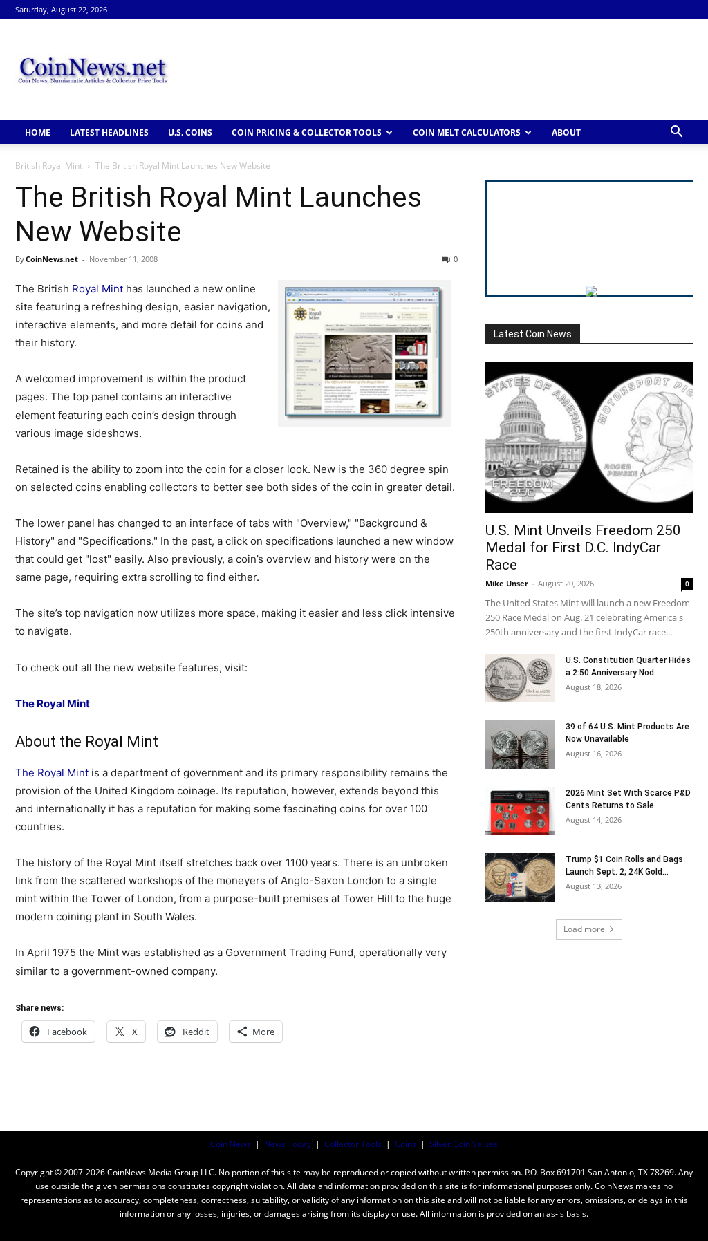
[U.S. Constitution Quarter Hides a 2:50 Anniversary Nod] (520, 678)
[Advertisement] (441, 70)
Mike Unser (506, 583)
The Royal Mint (51, 772)
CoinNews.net (52, 259)
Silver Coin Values (463, 1144)
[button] (676, 133)
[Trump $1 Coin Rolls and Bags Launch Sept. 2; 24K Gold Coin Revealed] (520, 877)
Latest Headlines (109, 132)
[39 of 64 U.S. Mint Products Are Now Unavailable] (520, 744)
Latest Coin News (533, 333)
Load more (584, 929)
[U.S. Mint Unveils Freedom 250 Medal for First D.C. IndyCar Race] (589, 437)
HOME (37, 132)
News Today (287, 1144)
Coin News (230, 1144)
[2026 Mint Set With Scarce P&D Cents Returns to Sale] (520, 811)
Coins (405, 1144)
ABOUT (566, 132)
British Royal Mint (48, 165)
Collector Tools (353, 1144)
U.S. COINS (190, 132)
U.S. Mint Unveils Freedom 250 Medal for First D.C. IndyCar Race (583, 547)
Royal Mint (97, 288)
